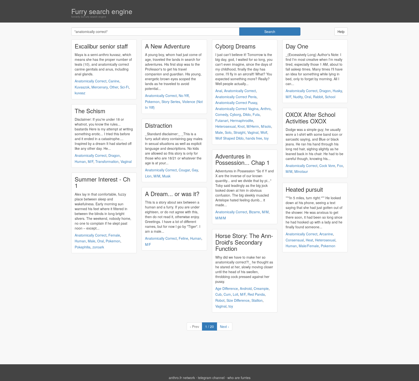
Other (114, 87)
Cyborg (235, 114)
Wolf (263, 132)
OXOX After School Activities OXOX (310, 117)
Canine (113, 81)
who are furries (238, 377)
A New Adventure (167, 46)
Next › (224, 326)
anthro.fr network (182, 377)
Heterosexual (225, 126)
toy (266, 138)
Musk (166, 176)
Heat (309, 240)
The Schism (90, 110)
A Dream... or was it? (172, 193)
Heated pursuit (304, 189)
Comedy (221, 114)
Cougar (184, 169)
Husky (337, 90)
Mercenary (99, 87)
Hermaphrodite (241, 120)
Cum (227, 294)
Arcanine (326, 233)
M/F (90, 161)
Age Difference (226, 288)
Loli (235, 294)
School (330, 96)
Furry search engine (101, 11)
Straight (239, 132)
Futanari (221, 120)
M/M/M (220, 217)
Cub (218, 294)
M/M (156, 176)
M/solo (266, 126)
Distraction (158, 125)
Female (114, 235)
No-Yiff (184, 95)
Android (246, 288)
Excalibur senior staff (101, 46)
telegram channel (211, 377)
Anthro (265, 108)
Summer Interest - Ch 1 (102, 182)
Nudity (298, 96)
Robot (220, 300)
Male (91, 240)
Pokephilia (82, 247)
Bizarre (254, 211)
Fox (340, 165)
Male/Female (309, 245)
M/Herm (253, 126)
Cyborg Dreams (235, 46)
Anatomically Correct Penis (236, 96)
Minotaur (301, 171)
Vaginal (126, 161)
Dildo (247, 114)
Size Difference (238, 300)
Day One (297, 46)
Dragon (114, 155)
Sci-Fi (124, 87)
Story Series (170, 101)
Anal (218, 90)
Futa (256, 114)
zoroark (98, 247)
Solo (228, 132)
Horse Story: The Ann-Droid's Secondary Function (244, 242)
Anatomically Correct (90, 81)
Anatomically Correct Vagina (236, 108)
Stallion (257, 300)
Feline (183, 238)
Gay (195, 169)
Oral (100, 240)
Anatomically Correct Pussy (236, 102)
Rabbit (318, 96)
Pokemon (113, 240)
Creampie (261, 288)
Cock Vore (327, 165)
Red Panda (256, 294)
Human (80, 161)
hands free (254, 138)
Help (341, 31)
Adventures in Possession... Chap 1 (242, 159)
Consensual (295, 240)
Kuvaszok (82, 87)
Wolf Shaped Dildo (229, 138)
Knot (241, 126)
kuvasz (80, 92)
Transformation (107, 161)
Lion (148, 176)
